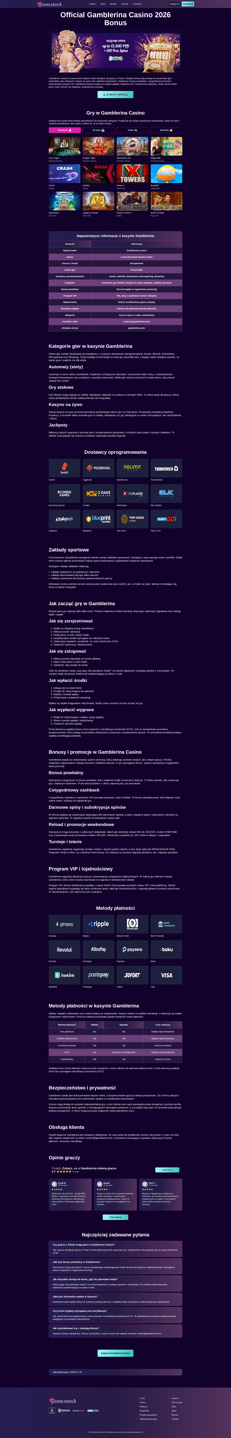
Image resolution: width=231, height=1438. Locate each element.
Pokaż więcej (115, 1217)
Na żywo (97, 130)
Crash (130, 130)
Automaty (164, 130)
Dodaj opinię (167, 1170)
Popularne (63, 130)
